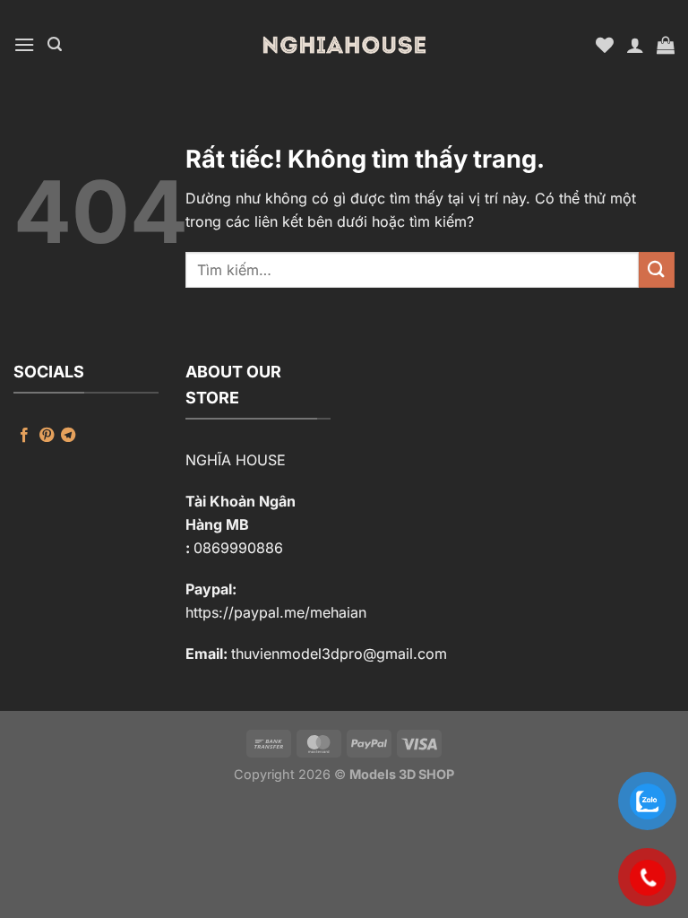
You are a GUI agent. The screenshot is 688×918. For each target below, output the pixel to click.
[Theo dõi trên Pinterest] (46, 436)
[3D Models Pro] (344, 44)
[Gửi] (657, 269)
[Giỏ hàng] (666, 45)
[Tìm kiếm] (54, 44)
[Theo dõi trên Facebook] (24, 436)
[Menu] (24, 44)
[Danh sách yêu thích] (605, 45)
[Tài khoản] (635, 45)
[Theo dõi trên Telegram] (68, 436)
